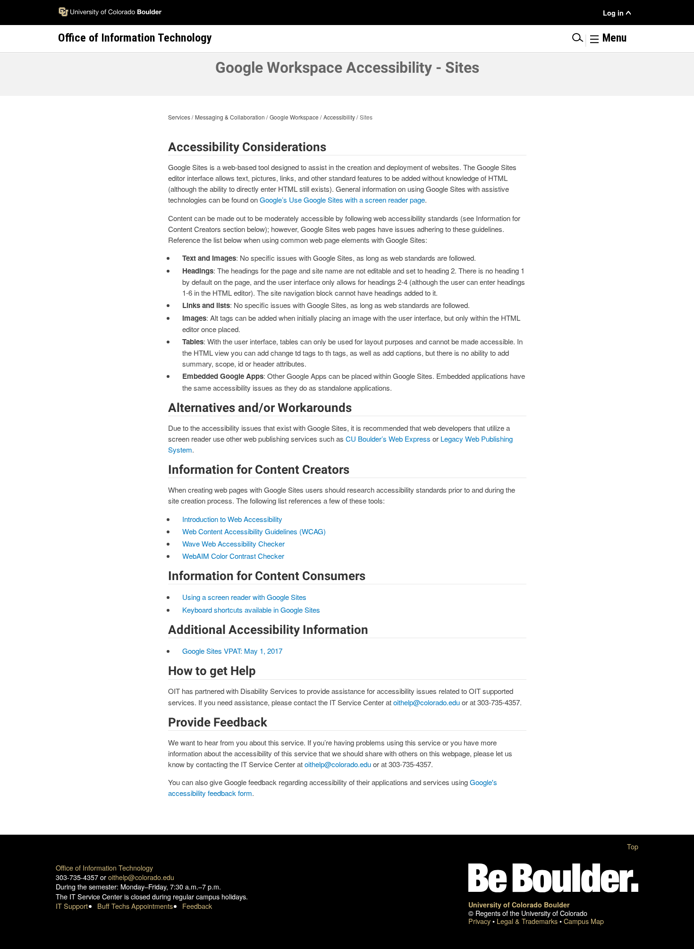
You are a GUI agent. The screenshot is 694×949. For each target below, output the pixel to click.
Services (179, 117)
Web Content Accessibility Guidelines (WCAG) (254, 531)
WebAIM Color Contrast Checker (233, 556)
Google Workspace (294, 117)
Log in (613, 13)
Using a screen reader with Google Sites (244, 597)
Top (632, 846)
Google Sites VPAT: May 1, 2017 (232, 651)
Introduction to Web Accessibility (232, 519)
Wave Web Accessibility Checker (233, 543)
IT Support (72, 906)
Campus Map (584, 921)
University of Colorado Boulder (519, 904)
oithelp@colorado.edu (426, 702)
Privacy (480, 921)
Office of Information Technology (104, 867)
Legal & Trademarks (528, 921)
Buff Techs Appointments (135, 906)
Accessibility (339, 117)
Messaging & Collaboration (230, 117)
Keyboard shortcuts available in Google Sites (251, 610)
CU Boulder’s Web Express (388, 439)
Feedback (197, 906)
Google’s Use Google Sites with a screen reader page (342, 200)
